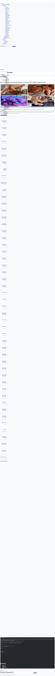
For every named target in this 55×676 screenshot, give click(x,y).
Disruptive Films (8, 14)
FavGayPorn (2, 651)
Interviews (5, 38)
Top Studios (5, 6)
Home (3, 3)
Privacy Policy (4, 667)
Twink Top (7, 34)
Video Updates (4, 80)
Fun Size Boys (7, 18)
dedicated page (9, 109)
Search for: (2, 45)
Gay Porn (3, 5)
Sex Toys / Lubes (6, 41)
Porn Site (5, 40)
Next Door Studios (8, 28)
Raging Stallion (8, 30)
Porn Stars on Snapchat (7, 108)
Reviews (3, 39)
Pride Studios (7, 29)
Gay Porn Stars (4, 79)
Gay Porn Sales (5, 4)
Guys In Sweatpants (8, 20)
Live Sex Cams (4, 43)
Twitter (11, 642)
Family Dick (7, 16)
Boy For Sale (7, 9)
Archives (1, 71)
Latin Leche (7, 24)
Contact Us (4, 666)
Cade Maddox (7, 11)
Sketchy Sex (7, 32)
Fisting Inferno (7, 17)
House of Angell (8, 22)
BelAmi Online (7, 8)
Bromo (6, 10)
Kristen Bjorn (7, 23)
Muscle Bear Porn (8, 27)
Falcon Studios (7, 15)
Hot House (7, 21)
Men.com (7, 26)
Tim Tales (7, 33)
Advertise (3, 665)
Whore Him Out (8, 35)
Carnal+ (7, 12)
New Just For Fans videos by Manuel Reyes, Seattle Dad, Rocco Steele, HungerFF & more (23, 82)
